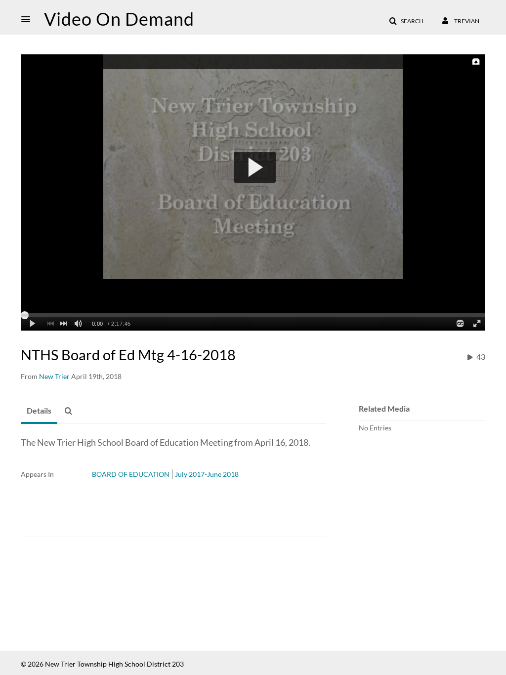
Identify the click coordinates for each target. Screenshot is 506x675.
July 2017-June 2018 (207, 474)
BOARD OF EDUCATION (130, 474)
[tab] (39, 411)
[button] (29, 19)
